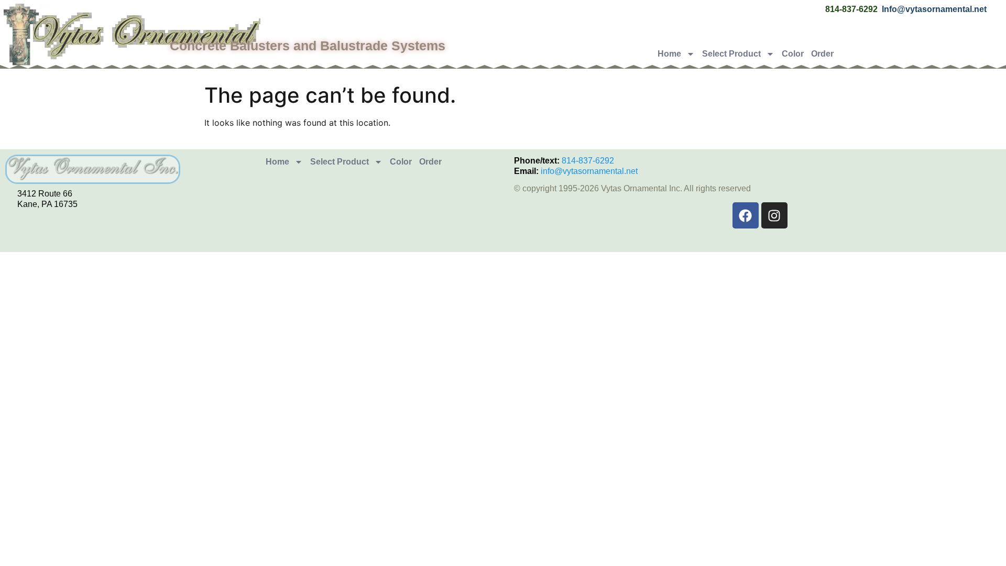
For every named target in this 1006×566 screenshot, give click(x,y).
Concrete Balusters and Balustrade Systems (307, 45)
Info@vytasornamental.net (934, 9)
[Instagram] (774, 215)
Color (793, 53)
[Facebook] (745, 215)
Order (822, 53)
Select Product (731, 53)
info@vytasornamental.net (589, 171)
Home (669, 53)
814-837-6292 (588, 160)
